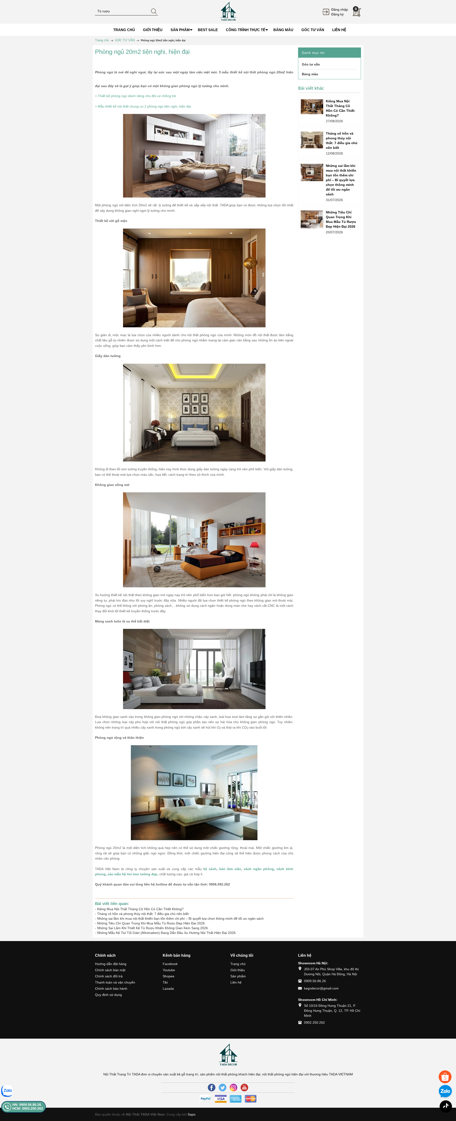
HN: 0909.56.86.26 (26, 1105)
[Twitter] (222, 1088)
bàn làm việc (230, 869)
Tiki (165, 982)
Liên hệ (236, 982)
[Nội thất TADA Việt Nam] (228, 12)
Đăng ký (337, 14)
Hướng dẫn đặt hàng (110, 964)
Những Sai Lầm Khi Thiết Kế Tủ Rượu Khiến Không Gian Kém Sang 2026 (152, 928)
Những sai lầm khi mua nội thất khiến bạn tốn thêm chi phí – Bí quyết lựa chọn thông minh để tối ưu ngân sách (180, 918)
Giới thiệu (237, 970)
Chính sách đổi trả (109, 976)
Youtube (169, 970)
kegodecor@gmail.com (321, 988)
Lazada (168, 988)
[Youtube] (244, 1088)
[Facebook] (211, 1088)
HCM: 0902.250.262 (27, 1108)
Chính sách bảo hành (111, 988)
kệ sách (210, 869)
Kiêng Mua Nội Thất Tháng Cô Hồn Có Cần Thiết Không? (140, 909)
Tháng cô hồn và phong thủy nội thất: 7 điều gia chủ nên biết (143, 914)
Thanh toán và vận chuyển (115, 982)
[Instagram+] (233, 1088)
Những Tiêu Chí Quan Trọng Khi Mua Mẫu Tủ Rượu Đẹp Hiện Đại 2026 (151, 923)
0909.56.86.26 (315, 981)
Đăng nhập (339, 9)
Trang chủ (238, 964)
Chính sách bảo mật (110, 970)
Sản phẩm (238, 976)
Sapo (191, 1114)
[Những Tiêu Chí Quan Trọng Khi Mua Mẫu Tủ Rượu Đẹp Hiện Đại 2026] (312, 219)
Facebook (170, 964)
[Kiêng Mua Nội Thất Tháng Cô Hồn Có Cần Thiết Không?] (312, 106)
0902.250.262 (314, 1022)
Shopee (168, 976)
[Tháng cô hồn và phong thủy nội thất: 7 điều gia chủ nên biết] (312, 140)
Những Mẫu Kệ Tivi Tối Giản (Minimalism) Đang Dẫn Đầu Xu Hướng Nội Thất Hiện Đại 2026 (166, 933)
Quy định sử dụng (108, 995)
